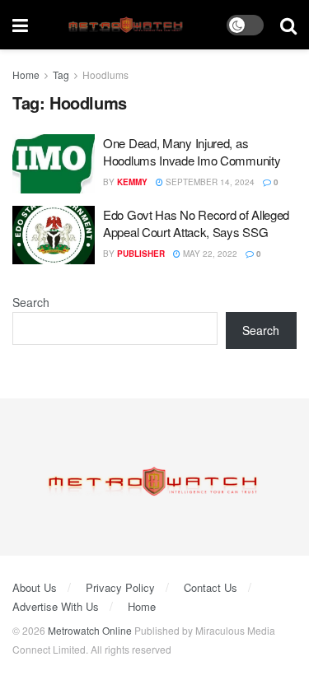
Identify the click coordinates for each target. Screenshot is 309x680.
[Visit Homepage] (127, 25)
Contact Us (210, 587)
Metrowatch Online (90, 630)
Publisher (141, 253)
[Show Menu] (20, 24)
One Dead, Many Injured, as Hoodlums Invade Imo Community (191, 151)
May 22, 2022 (208, 253)
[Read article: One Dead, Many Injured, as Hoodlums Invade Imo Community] (53, 163)
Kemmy (132, 182)
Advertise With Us (55, 606)
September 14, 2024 (209, 182)
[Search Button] (288, 24)
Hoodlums (105, 75)
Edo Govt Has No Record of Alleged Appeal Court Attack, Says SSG (196, 223)
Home (26, 75)
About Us (34, 587)
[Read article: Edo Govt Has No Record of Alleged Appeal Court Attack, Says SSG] (53, 235)
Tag (61, 75)
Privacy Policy (120, 587)
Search (30, 302)
